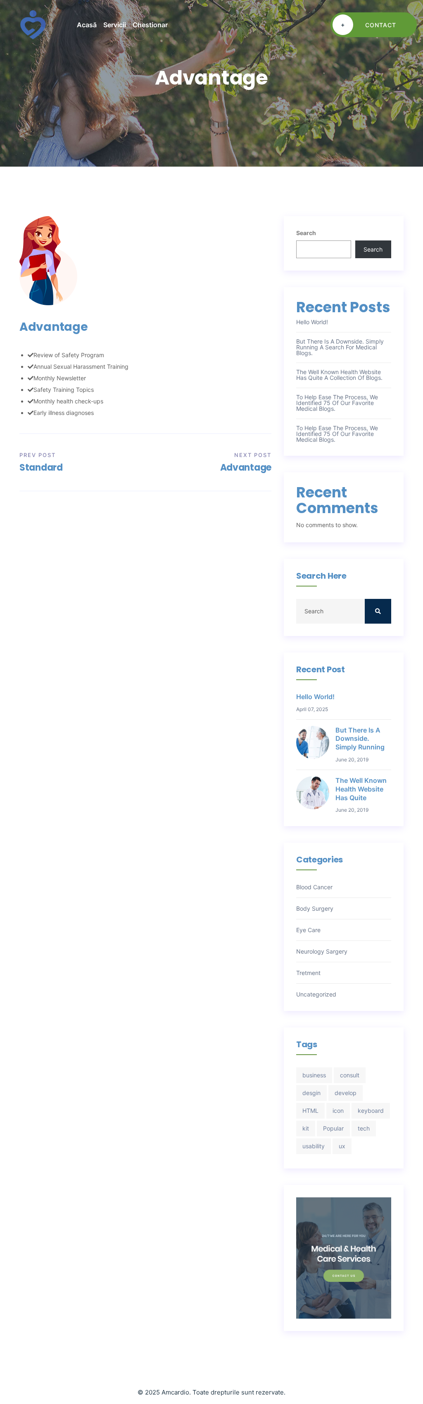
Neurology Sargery (321, 951)
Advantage (245, 467)
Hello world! (312, 322)
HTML (310, 1110)
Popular (333, 1128)
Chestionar (150, 25)
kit (305, 1128)
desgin (311, 1092)
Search (306, 232)
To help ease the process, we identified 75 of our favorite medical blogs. (337, 403)
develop (345, 1092)
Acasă (87, 25)
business (314, 1075)
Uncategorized (316, 994)
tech (364, 1128)
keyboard (371, 1110)
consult (349, 1075)
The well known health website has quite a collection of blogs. (339, 375)
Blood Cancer (314, 887)
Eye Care (308, 930)
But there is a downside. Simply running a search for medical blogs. (340, 347)
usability (313, 1146)
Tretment (308, 973)
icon (338, 1110)
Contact (368, 24)
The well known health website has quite (361, 789)
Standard (41, 467)
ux (342, 1146)
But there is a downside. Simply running (360, 738)
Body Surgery (314, 909)
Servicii (114, 25)
